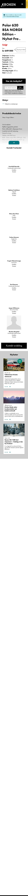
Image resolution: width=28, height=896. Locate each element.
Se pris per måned (21, 49)
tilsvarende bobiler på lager (13, 16)
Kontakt (27, 4)
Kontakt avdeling (14, 345)
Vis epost (14, 171)
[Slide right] (23, 20)
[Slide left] (5, 20)
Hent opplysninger (20, 88)
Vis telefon (14, 170)
